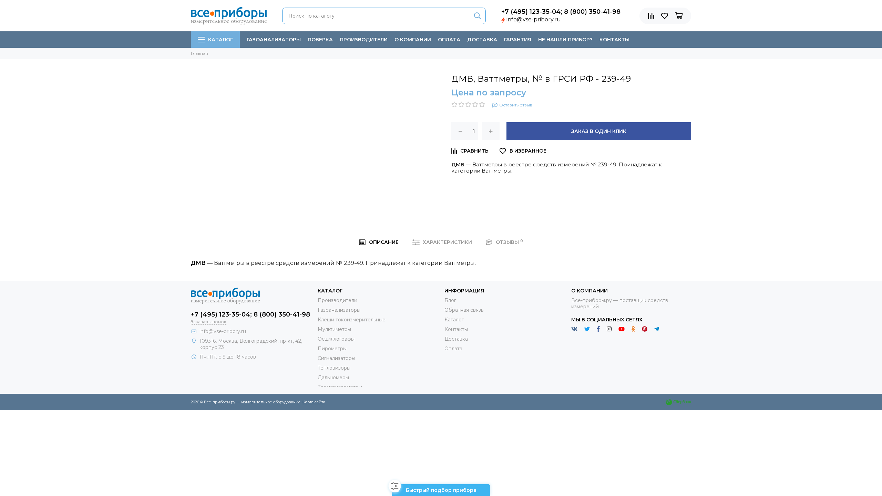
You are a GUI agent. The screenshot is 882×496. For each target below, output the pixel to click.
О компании (412, 40)
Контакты (614, 40)
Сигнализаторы (336, 358)
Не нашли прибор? (565, 40)
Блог (450, 300)
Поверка (320, 40)
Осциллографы (336, 339)
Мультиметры (334, 329)
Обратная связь (463, 310)
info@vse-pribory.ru (533, 19)
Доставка (482, 40)
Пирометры (332, 348)
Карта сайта (313, 402)
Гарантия (517, 40)
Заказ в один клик (598, 131)
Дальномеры (333, 377)
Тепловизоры (334, 368)
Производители (364, 40)
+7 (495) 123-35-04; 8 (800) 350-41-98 (561, 12)
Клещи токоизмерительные (352, 320)
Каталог (220, 40)
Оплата (449, 40)
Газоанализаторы (274, 40)
